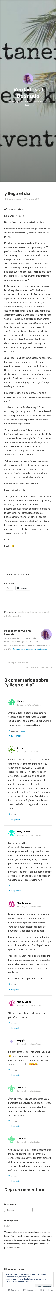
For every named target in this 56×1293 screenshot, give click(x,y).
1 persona (22, 731)
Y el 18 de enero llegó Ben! (38, 668)
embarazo (32, 612)
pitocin (7, 616)
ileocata (21, 1087)
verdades (16, 616)
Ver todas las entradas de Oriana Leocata (29, 649)
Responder (16, 736)
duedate (22, 612)
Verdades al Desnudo (28, 92)
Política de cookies (28, 1282)
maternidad (43, 612)
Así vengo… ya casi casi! (16, 663)
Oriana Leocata (14, 199)
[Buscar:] (18, 1209)
